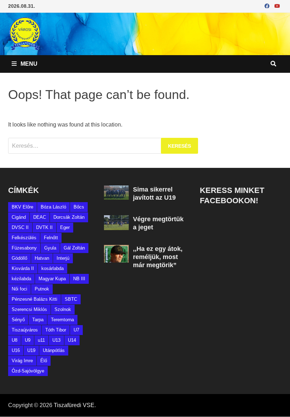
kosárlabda (52, 268)
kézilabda (21, 278)
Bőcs (79, 207)
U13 (56, 340)
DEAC (39, 217)
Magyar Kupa (52, 278)
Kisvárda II (23, 268)
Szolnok (62, 309)
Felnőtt (51, 237)
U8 (14, 340)
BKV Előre (22, 207)
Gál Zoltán (74, 248)
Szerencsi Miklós (29, 309)
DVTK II (44, 227)
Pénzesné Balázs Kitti (34, 299)
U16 (16, 350)
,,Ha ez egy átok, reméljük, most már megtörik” (157, 257)
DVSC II (20, 227)
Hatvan (42, 258)
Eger (65, 227)
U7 (76, 330)
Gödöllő (19, 258)
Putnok (42, 289)
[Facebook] (268, 6)
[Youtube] (277, 6)
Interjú (63, 258)
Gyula (50, 248)
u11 (41, 340)
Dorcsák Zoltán (69, 217)
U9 (27, 340)
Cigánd (19, 217)
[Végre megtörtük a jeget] (116, 219)
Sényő (18, 319)
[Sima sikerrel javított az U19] (116, 190)
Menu (28, 64)
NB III (79, 278)
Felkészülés (24, 237)
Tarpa (38, 319)
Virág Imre (22, 360)
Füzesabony (24, 248)
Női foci (19, 289)
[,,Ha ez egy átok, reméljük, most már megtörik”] (116, 249)
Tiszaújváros (25, 330)
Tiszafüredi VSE (74, 405)
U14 (72, 340)
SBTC (71, 299)
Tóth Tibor (55, 330)
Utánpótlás (54, 350)
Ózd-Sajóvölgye (28, 371)
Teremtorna (62, 319)
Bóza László (53, 207)
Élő (43, 360)
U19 (31, 350)
